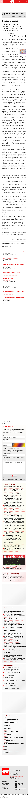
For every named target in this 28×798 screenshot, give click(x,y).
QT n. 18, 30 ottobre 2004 (10, 254)
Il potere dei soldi (8, 677)
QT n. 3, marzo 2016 (9, 300)
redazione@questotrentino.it (16, 776)
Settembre (8, 733)
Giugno (9, 739)
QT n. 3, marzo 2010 (9, 294)
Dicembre (7, 724)
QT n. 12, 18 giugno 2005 (10, 268)
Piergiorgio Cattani (8, 292)
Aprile (9, 747)
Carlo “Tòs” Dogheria (9, 33)
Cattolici (11, 243)
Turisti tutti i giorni (9, 683)
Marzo (11, 750)
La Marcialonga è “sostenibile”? (12, 669)
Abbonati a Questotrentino (11, 573)
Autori (3, 787)
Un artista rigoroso (9, 679)
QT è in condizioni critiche (10, 567)
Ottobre (11, 730)
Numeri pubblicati (5, 783)
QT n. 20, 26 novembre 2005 (11, 13)
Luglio (13, 736)
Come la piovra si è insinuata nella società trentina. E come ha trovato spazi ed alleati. (14, 511)
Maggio (14, 744)
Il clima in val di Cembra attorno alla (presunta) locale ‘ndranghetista (14, 495)
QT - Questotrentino (9, 675)
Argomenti (4, 785)
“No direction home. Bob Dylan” (10, 238)
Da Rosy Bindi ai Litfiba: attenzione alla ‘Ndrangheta (14, 550)
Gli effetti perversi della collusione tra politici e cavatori (14, 545)
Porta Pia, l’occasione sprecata (11, 667)
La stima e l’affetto (9, 670)
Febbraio (11, 718)
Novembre (7, 727)
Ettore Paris (7, 253)
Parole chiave (5, 784)
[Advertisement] (14, 361)
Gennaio (11, 721)
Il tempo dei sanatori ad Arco (11, 688)
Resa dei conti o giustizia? (19, 239)
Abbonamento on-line (6, 789)
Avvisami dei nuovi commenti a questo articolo (13, 458)
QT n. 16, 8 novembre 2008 (10, 287)
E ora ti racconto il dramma (11, 685)
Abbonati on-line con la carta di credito (13, 580)
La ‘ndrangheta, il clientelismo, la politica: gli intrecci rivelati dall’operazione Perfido (14, 507)
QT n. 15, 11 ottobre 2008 (10, 281)
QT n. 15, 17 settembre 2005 (11, 275)
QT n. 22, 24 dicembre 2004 (11, 260)
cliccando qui (13, 451)
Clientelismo (17, 243)
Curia (22, 243)
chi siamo (12, 777)
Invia (14, 475)
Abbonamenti (5, 788)
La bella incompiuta (9, 687)
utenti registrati (7, 430)
